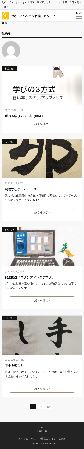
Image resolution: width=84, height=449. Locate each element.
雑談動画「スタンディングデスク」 (30, 277)
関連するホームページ (20, 189)
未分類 (9, 141)
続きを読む (41, 123)
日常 (9, 317)
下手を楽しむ (14, 365)
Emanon (50, 443)
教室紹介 (9, 68)
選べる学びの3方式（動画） (25, 116)
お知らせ (9, 229)
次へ (49, 406)
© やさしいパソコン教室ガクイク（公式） (42, 438)
